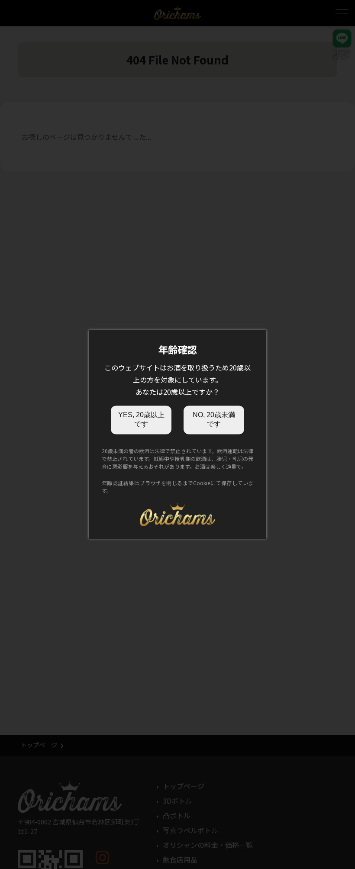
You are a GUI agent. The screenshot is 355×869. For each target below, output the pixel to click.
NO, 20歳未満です (214, 419)
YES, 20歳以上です (141, 419)
